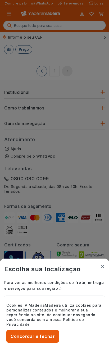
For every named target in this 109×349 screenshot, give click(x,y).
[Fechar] (102, 266)
